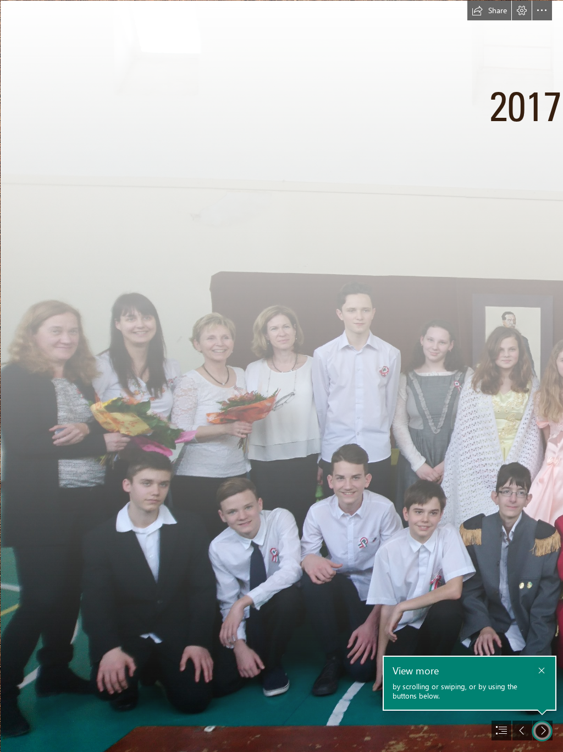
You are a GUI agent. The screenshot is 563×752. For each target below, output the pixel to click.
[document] (281, 376)
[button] (489, 10)
